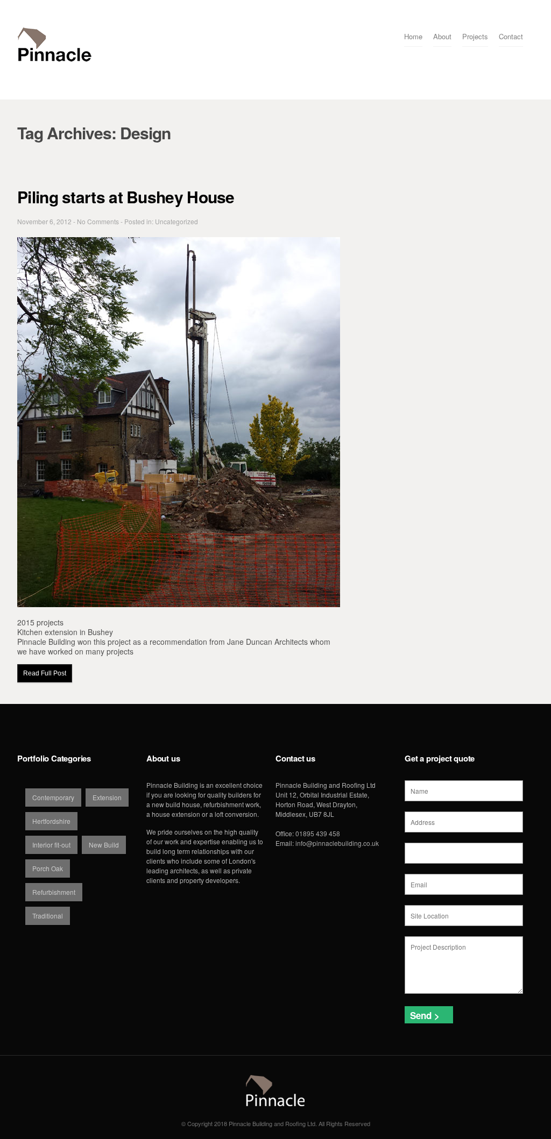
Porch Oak (47, 868)
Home (413, 36)
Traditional (47, 915)
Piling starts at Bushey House (126, 196)
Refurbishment (53, 891)
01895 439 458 (317, 833)
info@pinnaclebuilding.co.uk (337, 843)
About (442, 36)
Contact (511, 36)
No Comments (98, 221)
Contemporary (53, 797)
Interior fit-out (51, 844)
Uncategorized (176, 221)
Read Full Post (44, 673)
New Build (104, 844)
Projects (475, 36)
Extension (107, 797)
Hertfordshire (51, 820)
